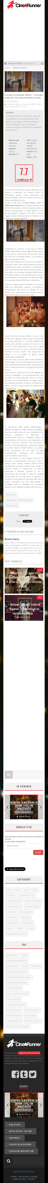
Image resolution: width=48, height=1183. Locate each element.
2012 (8, 890)
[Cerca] (43, 63)
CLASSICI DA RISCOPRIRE (20, 1144)
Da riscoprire (26, 912)
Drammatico (11, 917)
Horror (9, 928)
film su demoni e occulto (17, 993)
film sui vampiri (13, 999)
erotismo (37, 966)
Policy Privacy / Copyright (27, 1177)
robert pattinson (13, 1021)
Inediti (20, 928)
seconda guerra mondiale (17, 1026)
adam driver (11, 955)
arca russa (11, 494)
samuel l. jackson (33, 1021)
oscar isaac (31, 1015)
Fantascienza (12, 923)
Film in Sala (27, 923)
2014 (26, 890)
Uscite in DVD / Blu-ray (18, 106)
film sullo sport (32, 1010)
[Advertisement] (24, 35)
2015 (35, 890)
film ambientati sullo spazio (18, 977)
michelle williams (13, 1015)
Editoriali (26, 917)
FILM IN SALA (15, 1124)
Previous (7, 807)
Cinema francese (13, 906)
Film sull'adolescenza (15, 1004)
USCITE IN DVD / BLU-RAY (20, 1131)
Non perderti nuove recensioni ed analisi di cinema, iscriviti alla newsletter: (24, 839)
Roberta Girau (25, 617)
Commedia (11, 912)
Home (7, 68)
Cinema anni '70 (27, 895)
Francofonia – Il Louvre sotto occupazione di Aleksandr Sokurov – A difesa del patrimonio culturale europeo (24, 579)
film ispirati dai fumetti (16, 983)
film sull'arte (11, 505)
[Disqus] (24, 662)
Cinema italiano (32, 906)
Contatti (14, 1177)
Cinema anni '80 (13, 901)
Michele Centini (12, 101)
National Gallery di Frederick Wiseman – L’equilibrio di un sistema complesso (24, 608)
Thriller (30, 928)
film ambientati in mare (16, 972)
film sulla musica (13, 1010)
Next (40, 807)
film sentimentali (13, 988)
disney (25, 966)
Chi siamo (31, 1179)
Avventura (10, 895)
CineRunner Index (19, 1179)
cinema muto (12, 966)
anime (24, 955)
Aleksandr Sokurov (14, 104)
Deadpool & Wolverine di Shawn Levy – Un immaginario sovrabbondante (24, 807)
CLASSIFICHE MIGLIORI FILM (21, 1151)
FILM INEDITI (14, 1137)
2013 (17, 890)
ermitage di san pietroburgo (18, 500)
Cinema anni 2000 (28, 104)
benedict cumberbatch (16, 961)
